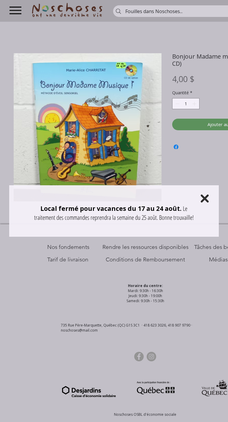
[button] (205, 198)
